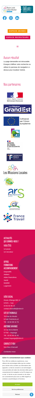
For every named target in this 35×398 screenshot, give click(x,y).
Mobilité (7, 283)
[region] (17, 376)
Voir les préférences (17, 389)
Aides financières (10, 277)
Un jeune (7, 249)
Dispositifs (7, 272)
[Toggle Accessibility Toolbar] (31, 395)
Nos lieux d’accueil (11, 347)
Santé (6, 280)
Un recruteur (8, 252)
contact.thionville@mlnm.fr (13, 309)
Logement (7, 286)
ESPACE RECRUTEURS (17, 37)
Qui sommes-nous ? (11, 241)
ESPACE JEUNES (17, 31)
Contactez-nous (9, 352)
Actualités (8, 238)
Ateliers (6, 274)
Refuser (17, 394)
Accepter (17, 384)
